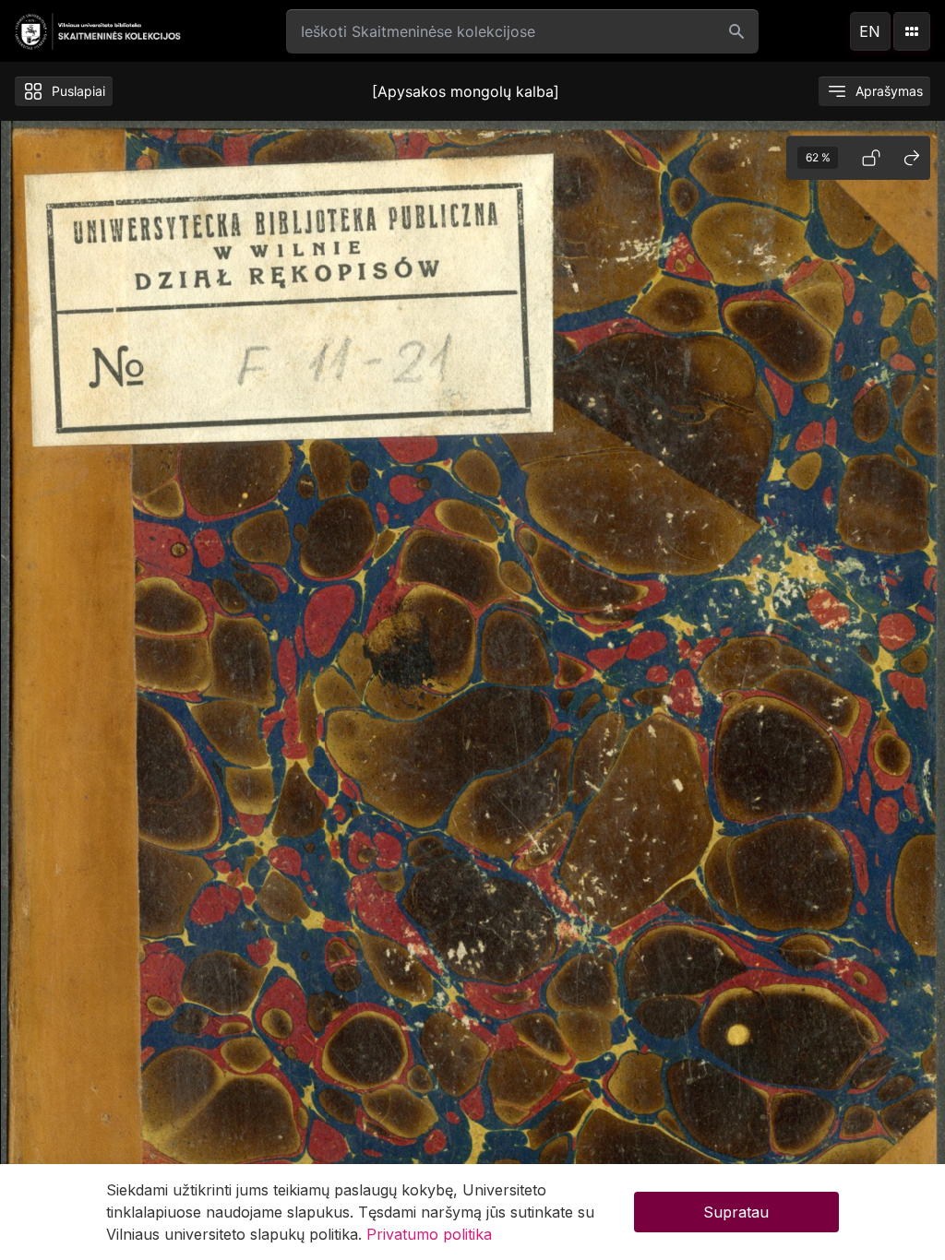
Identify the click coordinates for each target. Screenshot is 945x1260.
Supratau (736, 1212)
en (869, 31)
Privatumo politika (429, 1234)
